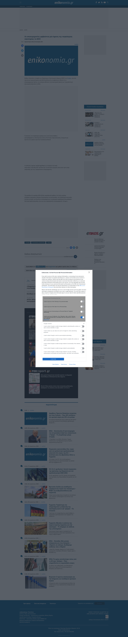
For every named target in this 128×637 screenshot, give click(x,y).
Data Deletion (55, 364)
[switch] (82, 301)
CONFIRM (53, 359)
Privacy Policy (72, 364)
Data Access (64, 364)
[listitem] (64, 298)
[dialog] (64, 318)
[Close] (89, 272)
